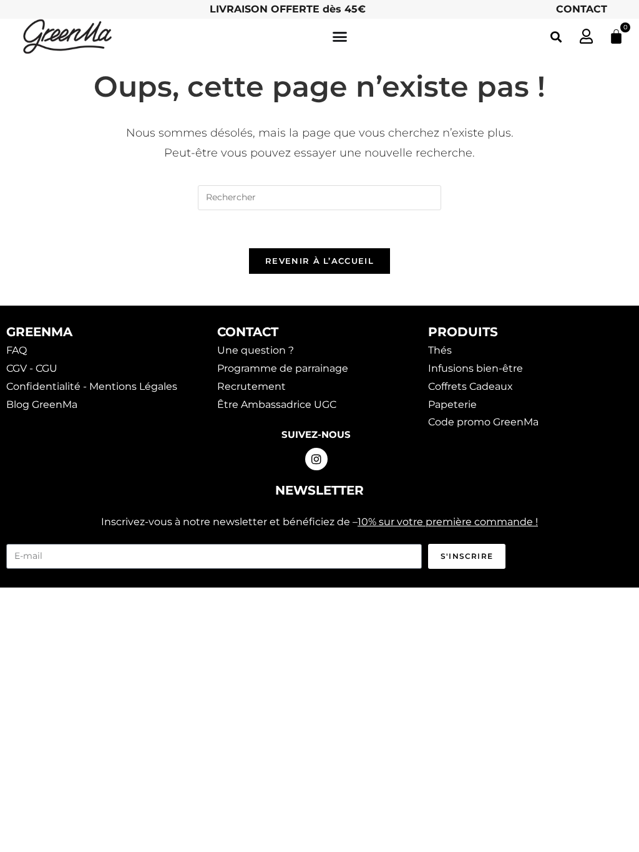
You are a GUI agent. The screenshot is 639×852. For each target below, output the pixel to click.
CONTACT (581, 9)
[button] (555, 36)
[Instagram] (316, 459)
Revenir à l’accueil (319, 261)
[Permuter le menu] (340, 36)
